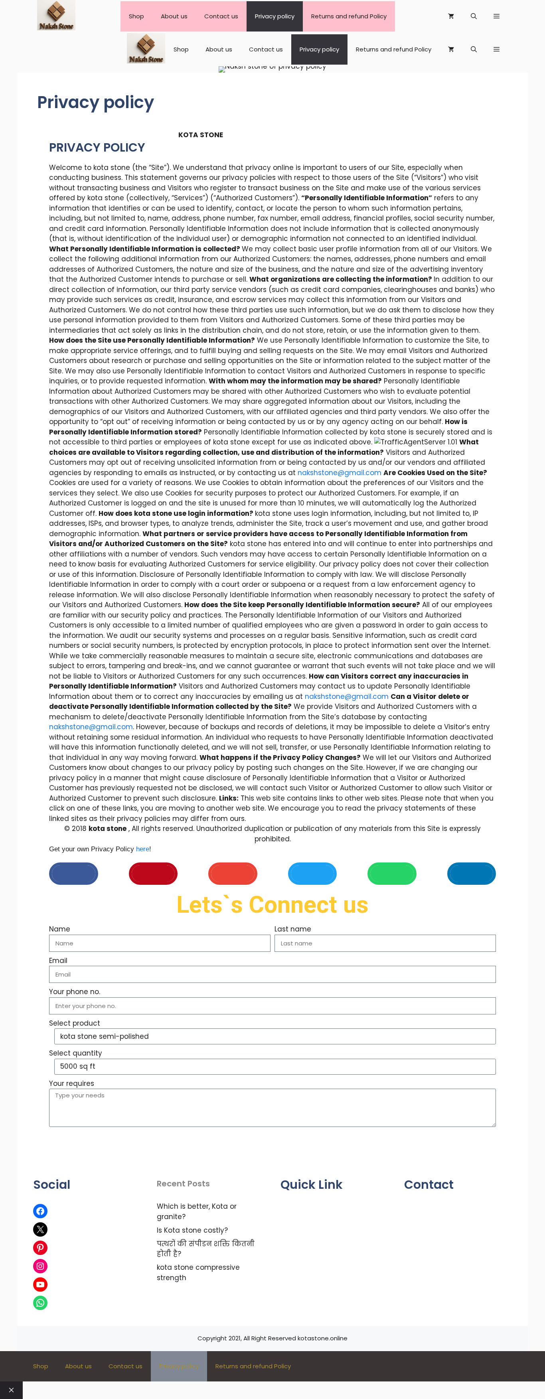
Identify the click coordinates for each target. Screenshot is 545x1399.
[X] (40, 1229)
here (142, 849)
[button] (496, 16)
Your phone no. (74, 991)
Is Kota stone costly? (192, 1230)
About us (174, 16)
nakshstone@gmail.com (339, 473)
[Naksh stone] (56, 16)
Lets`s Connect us (272, 904)
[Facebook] (40, 1211)
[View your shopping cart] (451, 16)
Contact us (221, 16)
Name (59, 929)
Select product (74, 1023)
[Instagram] (40, 1266)
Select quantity (75, 1053)
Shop (136, 16)
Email (58, 960)
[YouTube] (40, 1284)
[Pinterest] (40, 1248)
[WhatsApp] (40, 1303)
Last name (292, 929)
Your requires (71, 1083)
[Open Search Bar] (473, 16)
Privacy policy (274, 16)
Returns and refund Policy (349, 16)
